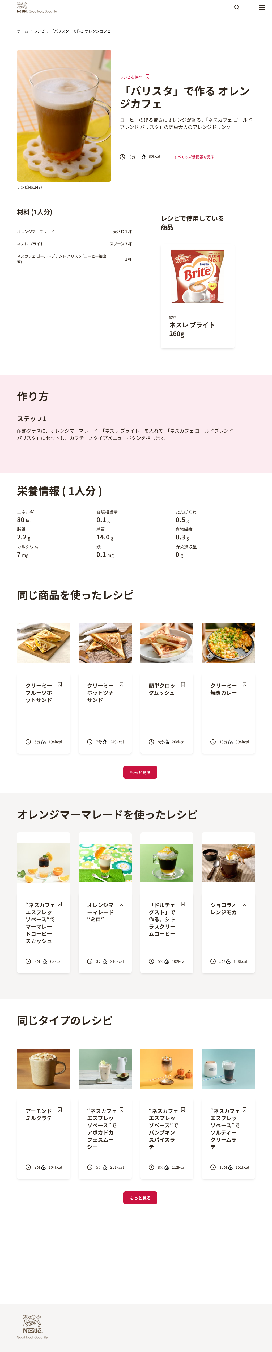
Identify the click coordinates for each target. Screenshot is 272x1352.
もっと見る (140, 772)
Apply (237, 9)
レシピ (39, 31)
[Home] (38, 7)
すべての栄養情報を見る (194, 156)
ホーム (22, 31)
